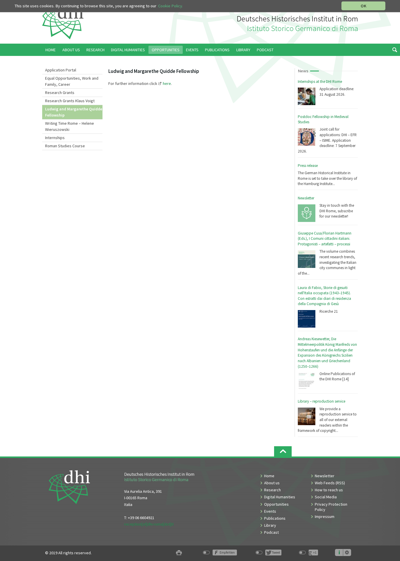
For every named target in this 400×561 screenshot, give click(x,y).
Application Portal (60, 70)
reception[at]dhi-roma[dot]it (149, 524)
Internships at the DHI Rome (320, 81)
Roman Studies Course (65, 145)
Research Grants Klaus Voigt (70, 100)
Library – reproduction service (321, 401)
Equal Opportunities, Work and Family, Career (71, 81)
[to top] (283, 451)
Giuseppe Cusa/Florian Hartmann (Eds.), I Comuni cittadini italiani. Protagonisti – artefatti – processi (324, 239)
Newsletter (306, 198)
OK (363, 5)
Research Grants (59, 92)
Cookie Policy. (170, 5)
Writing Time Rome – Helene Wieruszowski (69, 126)
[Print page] (179, 553)
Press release (308, 165)
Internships (55, 137)
